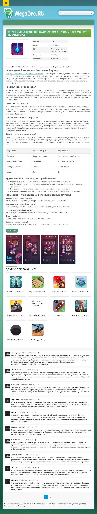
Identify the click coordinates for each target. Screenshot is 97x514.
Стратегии (55, 45)
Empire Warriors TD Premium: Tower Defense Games (16, 291)
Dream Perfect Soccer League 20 (38, 315)
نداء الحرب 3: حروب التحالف (38, 339)
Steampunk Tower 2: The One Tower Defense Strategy (59, 291)
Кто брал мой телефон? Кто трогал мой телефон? (16, 339)
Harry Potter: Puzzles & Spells (81, 315)
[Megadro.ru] (26, 13)
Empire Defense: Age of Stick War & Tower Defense (38, 291)
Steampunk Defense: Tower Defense (16, 315)
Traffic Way (59, 315)
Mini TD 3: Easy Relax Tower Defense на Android (24, 74)
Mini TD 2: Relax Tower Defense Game (81, 291)
